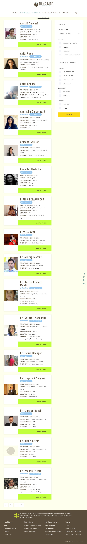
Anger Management (71, 55)
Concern (61, 39)
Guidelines (49, 534)
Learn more (41, 44)
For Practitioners (43, 17)
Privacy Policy (71, 528)
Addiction (67, 47)
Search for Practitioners (32, 525)
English (66, 95)
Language (62, 88)
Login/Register (29, 531)
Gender (61, 100)
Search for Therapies (31, 528)
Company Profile (10, 528)
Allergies (67, 51)
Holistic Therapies (50, 13)
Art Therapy (68, 79)
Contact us (7, 534)
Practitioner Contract (73, 534)
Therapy (61, 68)
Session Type (63, 29)
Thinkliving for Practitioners (50, 527)
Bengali (66, 91)
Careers (6, 531)
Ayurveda (67, 83)
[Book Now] (73, 13)
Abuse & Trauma (70, 43)
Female (66, 104)
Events (15, 13)
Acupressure (68, 72)
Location (61, 59)
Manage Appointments (53, 531)
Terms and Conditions (73, 531)
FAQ (67, 525)
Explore (65, 13)
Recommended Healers (29, 13)
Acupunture (68, 75)
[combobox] (69, 33)
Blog (5, 525)
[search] (76, 13)
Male (65, 108)
